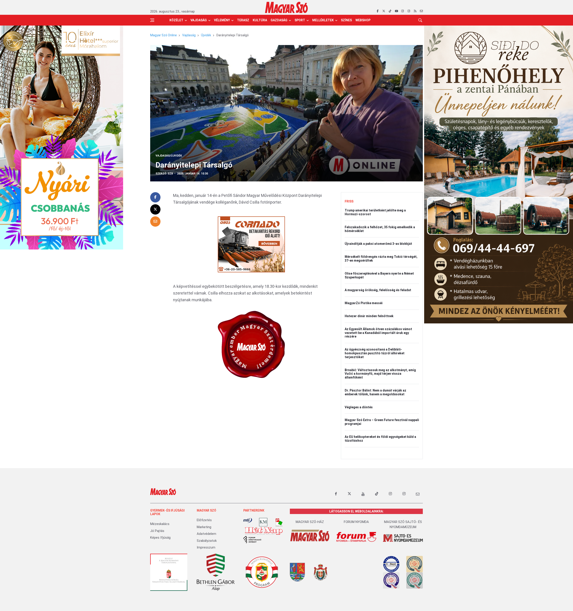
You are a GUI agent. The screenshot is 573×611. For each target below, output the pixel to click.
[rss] (415, 11)
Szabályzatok (207, 541)
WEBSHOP (362, 20)
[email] (421, 11)
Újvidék (206, 35)
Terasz (243, 20)
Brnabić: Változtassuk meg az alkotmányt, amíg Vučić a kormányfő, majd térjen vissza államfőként (380, 373)
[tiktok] (390, 11)
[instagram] (402, 11)
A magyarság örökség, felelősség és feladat (378, 290)
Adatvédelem (206, 534)
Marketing (204, 527)
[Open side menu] (152, 20)
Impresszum (206, 547)
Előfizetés (204, 520)
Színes (346, 20)
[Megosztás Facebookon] (155, 197)
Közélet (176, 20)
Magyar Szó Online (163, 35)
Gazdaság (279, 20)
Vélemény (222, 20)
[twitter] (383, 11)
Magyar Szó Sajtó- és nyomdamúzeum (403, 524)
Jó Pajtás (157, 531)
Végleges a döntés (359, 407)
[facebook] (377, 11)
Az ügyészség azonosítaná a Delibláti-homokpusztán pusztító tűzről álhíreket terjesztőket (374, 353)
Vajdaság (198, 20)
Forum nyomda (356, 522)
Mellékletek (323, 20)
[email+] (418, 494)
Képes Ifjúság (160, 538)
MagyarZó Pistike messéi (364, 303)
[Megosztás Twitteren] (155, 209)
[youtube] (396, 11)
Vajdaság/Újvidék (169, 155)
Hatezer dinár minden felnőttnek (369, 316)
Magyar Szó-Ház (310, 522)
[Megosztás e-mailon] (155, 221)
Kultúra (260, 20)
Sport (300, 20)
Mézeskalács (159, 524)
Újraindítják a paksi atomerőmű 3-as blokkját (378, 243)
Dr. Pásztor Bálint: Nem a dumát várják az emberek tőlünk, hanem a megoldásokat (375, 392)
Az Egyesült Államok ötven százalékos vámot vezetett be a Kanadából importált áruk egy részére (378, 332)
